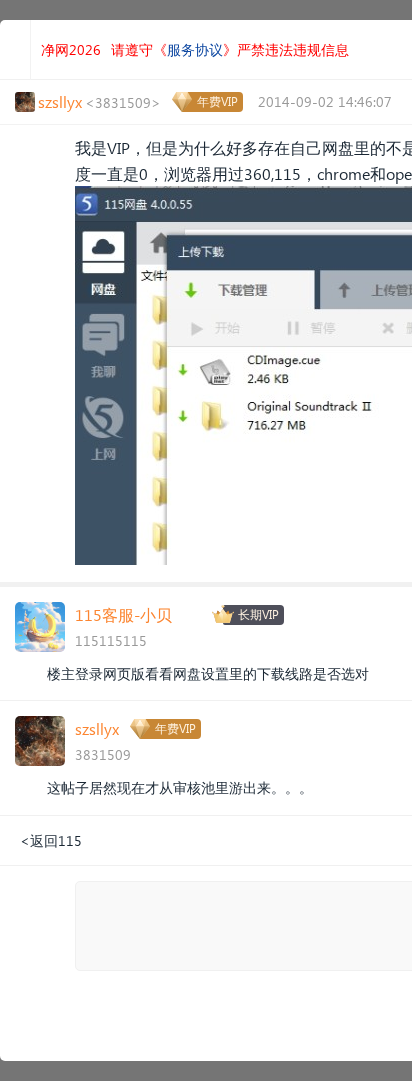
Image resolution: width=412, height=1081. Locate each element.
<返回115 (51, 840)
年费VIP (217, 101)
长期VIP (258, 614)
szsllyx (97, 728)
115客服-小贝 (123, 614)
